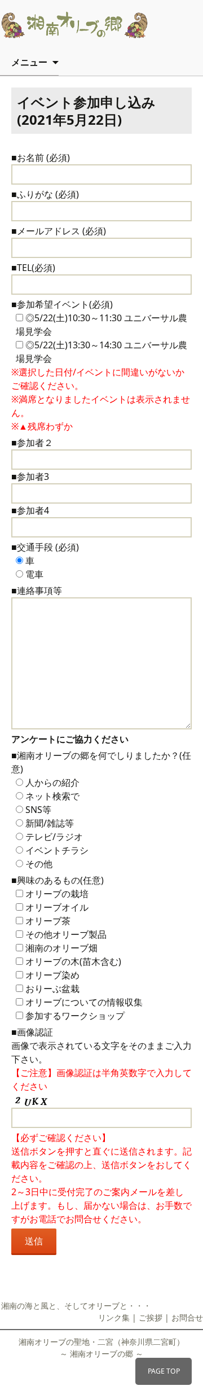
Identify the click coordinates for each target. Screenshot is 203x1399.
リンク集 (114, 1317)
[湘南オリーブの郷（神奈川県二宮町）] (90, 25)
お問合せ (187, 1317)
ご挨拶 (150, 1317)
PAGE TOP (164, 1371)
